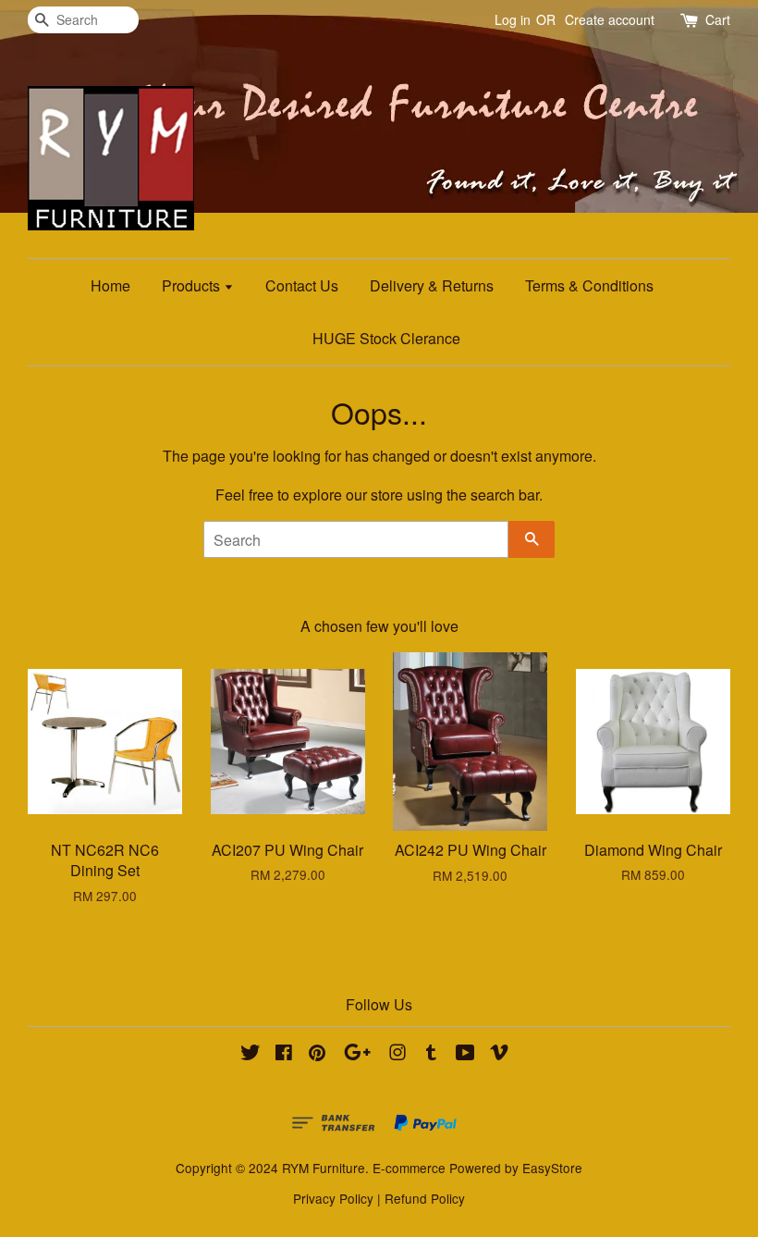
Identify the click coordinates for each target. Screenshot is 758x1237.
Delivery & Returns (432, 285)
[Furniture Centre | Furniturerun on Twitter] (250, 1054)
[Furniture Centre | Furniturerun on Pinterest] (317, 1054)
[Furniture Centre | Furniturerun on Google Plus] (357, 1054)
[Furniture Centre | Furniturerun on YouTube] (465, 1054)
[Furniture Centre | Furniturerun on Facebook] (284, 1054)
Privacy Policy (333, 1198)
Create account (609, 19)
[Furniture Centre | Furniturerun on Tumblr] (431, 1054)
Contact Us (301, 285)
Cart (717, 19)
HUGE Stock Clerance (386, 338)
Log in (513, 19)
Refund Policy (425, 1198)
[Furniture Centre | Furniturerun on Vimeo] (499, 1054)
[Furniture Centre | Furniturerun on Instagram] (397, 1054)
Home (110, 285)
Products (193, 285)
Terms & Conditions (589, 285)
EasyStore (552, 1167)
